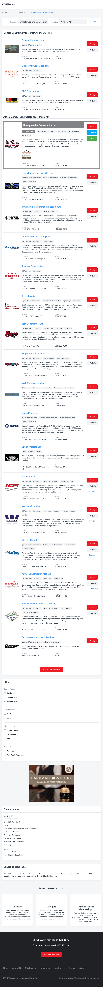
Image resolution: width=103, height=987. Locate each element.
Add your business (51, 954)
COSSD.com (7, 12)
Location (55, 22)
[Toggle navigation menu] (99, 4)
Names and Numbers (29, 978)
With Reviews (12, 751)
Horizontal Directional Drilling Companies (20, 828)
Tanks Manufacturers (12, 838)
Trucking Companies (12, 819)
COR (9, 718)
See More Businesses (51, 669)
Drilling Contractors (12, 832)
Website (93, 50)
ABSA (9, 714)
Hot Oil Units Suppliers (13, 855)
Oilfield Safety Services (13, 822)
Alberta (22, 12)
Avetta (9, 738)
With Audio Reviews (15, 755)
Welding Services (11, 845)
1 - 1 (93, 589)
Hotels (6, 825)
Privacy (82, 968)
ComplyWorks (12, 730)
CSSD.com (8, 4)
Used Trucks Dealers (12, 852)
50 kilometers (12, 693)
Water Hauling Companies (14, 841)
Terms (72, 968)
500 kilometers (12, 701)
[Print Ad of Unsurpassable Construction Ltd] (26, 154)
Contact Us (59, 968)
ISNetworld (11, 734)
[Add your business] (51, 951)
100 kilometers (12, 697)
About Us (17, 968)
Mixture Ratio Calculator (38, 968)
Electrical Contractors (12, 835)
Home (6, 968)
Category (13, 22)
